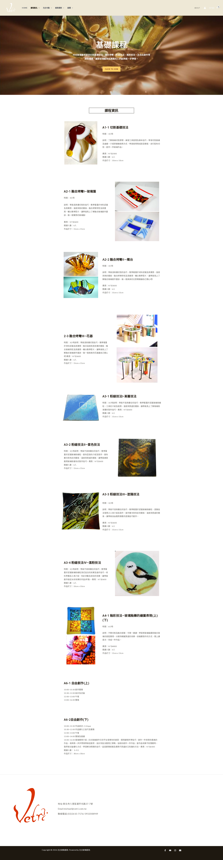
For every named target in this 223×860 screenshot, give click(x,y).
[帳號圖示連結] (205, 8)
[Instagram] (175, 850)
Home (24, 8)
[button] (111, 69)
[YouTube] (170, 850)
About (197, 8)
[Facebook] (165, 850)
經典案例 (58, 8)
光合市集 (46, 8)
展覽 (69, 8)
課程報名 (34, 8)
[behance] (180, 850)
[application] (38, 8)
